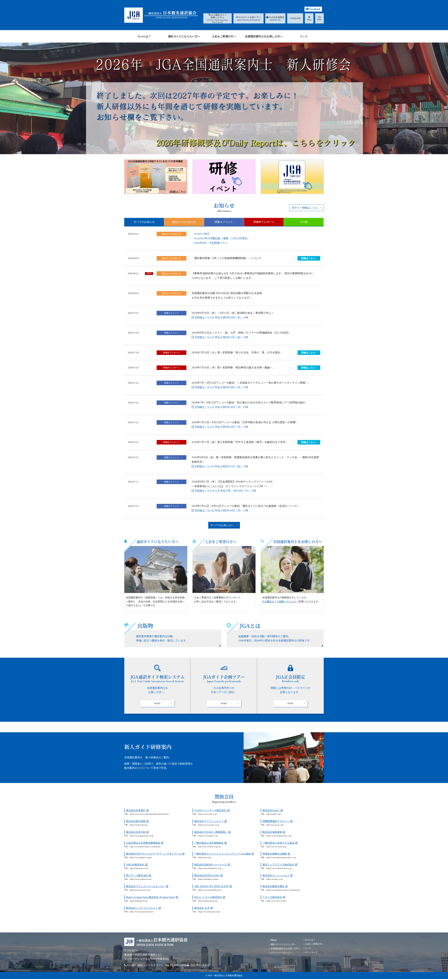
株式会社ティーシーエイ (275, 875)
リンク (307, 948)
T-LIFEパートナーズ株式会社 (210, 810)
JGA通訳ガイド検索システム (278, 601)
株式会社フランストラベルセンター (145, 886)
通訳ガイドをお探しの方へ (157, 686)
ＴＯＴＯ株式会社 (272, 897)
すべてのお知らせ (144, 222)
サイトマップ (310, 952)
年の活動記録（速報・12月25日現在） (222, 238)
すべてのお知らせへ (224, 525)
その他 (304, 222)
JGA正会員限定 (290, 686)
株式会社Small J (271, 810)
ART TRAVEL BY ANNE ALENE (211, 886)
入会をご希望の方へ (220, 541)
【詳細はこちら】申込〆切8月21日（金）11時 (221, 337)
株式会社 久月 (202, 908)
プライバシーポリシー (281, 953)
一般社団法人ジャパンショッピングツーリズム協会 (222, 853)
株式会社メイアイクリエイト (142, 908)
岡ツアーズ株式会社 (137, 875)
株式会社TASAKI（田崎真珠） (211, 832)
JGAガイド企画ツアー (224, 686)
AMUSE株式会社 (135, 864)
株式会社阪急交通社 (273, 886)
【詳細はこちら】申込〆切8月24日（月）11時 (221, 387)
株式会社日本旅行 (136, 810)
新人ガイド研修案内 (148, 746)
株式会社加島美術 (272, 832)
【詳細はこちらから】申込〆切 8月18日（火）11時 (225, 490)
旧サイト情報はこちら (306, 207)
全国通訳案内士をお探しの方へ (297, 541)
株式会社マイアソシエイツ (209, 821)
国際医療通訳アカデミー (275, 821)
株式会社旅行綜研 (136, 821)
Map (166, 959)
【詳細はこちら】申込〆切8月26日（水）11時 (221, 317)
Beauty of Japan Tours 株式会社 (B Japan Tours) (150, 897)
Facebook (314, 9)
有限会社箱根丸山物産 (274, 853)
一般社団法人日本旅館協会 (209, 843)
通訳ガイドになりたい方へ (157, 541)
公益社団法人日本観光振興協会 (143, 843)
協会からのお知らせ (184, 222)
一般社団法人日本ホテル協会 (278, 843)
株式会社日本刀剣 (136, 832)
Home (273, 940)
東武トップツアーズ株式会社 (278, 864)
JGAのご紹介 (202, 233)
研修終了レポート (263, 222)
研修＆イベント (224, 222)
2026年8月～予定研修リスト (210, 243)
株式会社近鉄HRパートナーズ (210, 864)
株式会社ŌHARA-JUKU (207, 875)
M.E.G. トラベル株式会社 (208, 897)
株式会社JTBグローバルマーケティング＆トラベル (153, 853)
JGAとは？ (309, 940)
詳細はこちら (308, 258)
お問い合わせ (202, 965)
